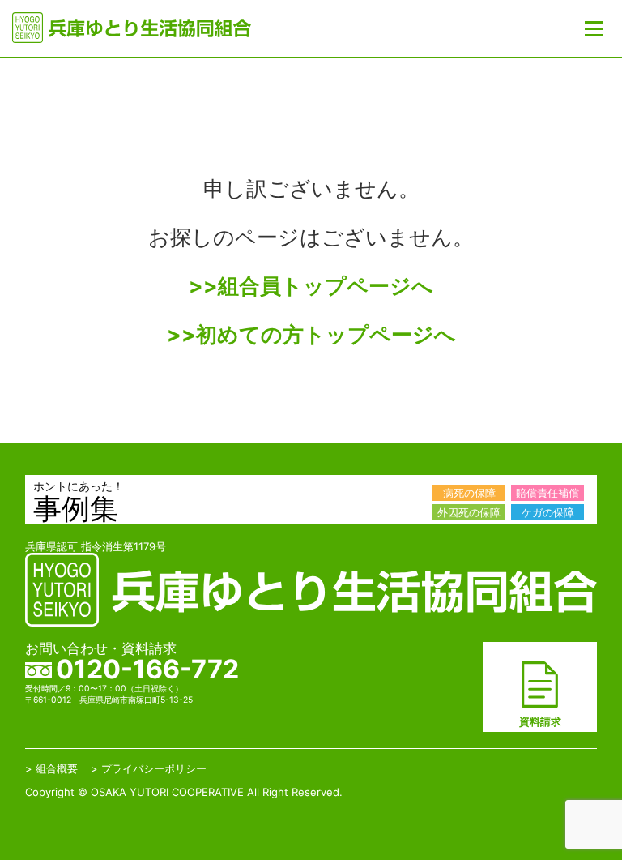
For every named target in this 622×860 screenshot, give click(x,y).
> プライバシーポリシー (149, 768)
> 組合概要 (51, 768)
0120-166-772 (147, 669)
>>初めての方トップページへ (311, 334)
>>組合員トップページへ (311, 285)
